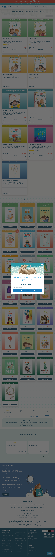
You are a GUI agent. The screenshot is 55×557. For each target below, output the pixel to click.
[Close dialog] (42, 264)
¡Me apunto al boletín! (27, 291)
